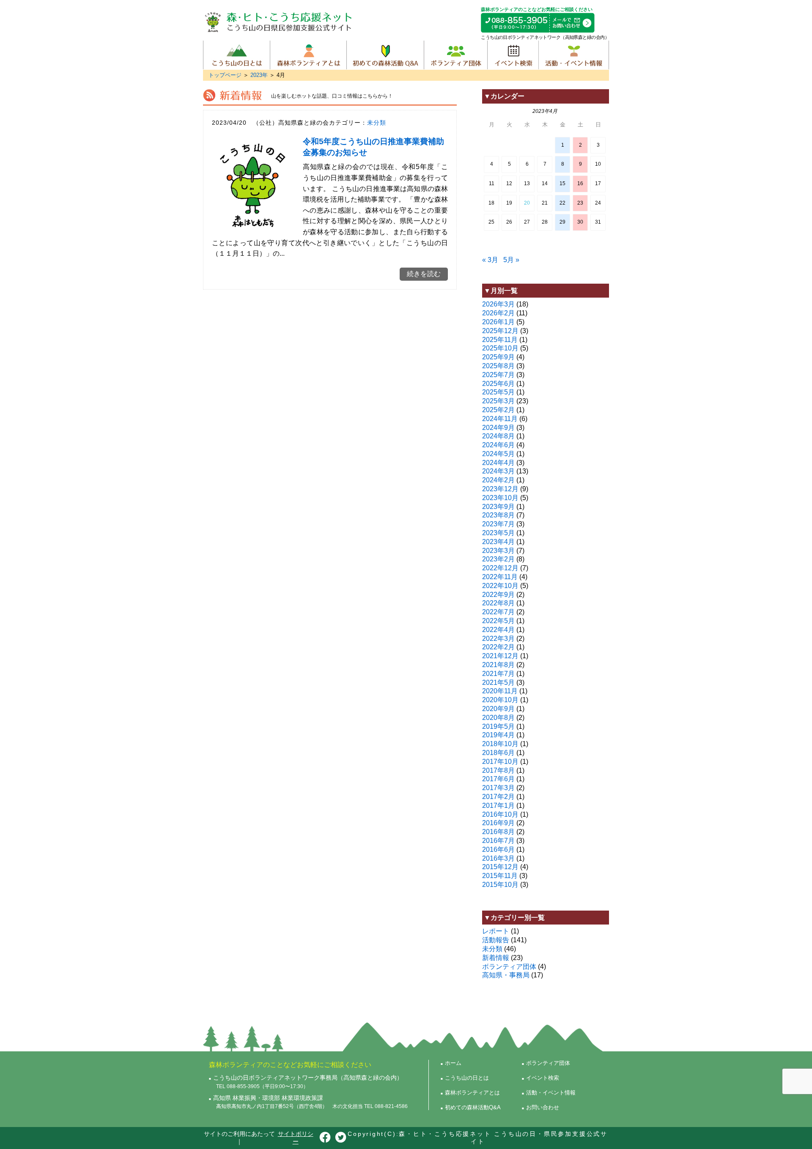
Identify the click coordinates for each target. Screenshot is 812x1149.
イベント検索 (512, 55)
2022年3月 (498, 638)
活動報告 (495, 940)
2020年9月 (498, 708)
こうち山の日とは (236, 55)
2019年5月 (498, 726)
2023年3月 (498, 550)
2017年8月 (498, 770)
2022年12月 (500, 568)
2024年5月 (498, 453)
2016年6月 (498, 849)
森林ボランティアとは (308, 55)
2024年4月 (498, 462)
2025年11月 (500, 339)
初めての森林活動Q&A (385, 55)
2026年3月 (498, 304)
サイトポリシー (295, 1137)
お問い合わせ (542, 1107)
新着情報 (495, 957)
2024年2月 (498, 480)
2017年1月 (498, 805)
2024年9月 (498, 427)
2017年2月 (498, 796)
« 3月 (490, 259)
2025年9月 (498, 357)
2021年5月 (498, 682)
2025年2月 (498, 409)
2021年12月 (500, 655)
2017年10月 (500, 761)
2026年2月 (498, 313)
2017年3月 (498, 787)
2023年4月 (498, 541)
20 (527, 203)
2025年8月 (498, 365)
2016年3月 (498, 858)
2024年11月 (500, 418)
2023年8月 (498, 515)
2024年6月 (498, 445)
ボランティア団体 (455, 55)
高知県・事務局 (505, 975)
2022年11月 (500, 576)
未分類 (376, 123)
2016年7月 (498, 840)
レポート (495, 931)
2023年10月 (500, 497)
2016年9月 (498, 822)
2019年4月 (498, 735)
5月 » (511, 259)
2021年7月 (498, 673)
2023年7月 (498, 524)
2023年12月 (500, 488)
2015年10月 (500, 884)
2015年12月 (500, 866)
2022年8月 (498, 603)
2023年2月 (498, 559)
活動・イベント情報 (573, 55)
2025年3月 (498, 401)
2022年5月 (498, 620)
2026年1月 (498, 322)
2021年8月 (498, 664)
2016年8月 (498, 831)
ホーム (453, 1063)
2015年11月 (500, 875)
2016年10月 (500, 814)
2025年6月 (498, 383)
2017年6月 (498, 778)
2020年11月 (500, 691)
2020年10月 (500, 699)
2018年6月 (498, 752)
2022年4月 (498, 629)
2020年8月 (498, 717)
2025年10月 (500, 348)
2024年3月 (498, 471)
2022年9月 (498, 594)
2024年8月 (498, 436)
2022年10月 (500, 585)
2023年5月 (498, 532)
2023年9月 (498, 506)
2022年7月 (498, 612)
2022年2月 (498, 647)
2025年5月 (498, 392)
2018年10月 (500, 743)
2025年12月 (500, 330)
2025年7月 (498, 374)
